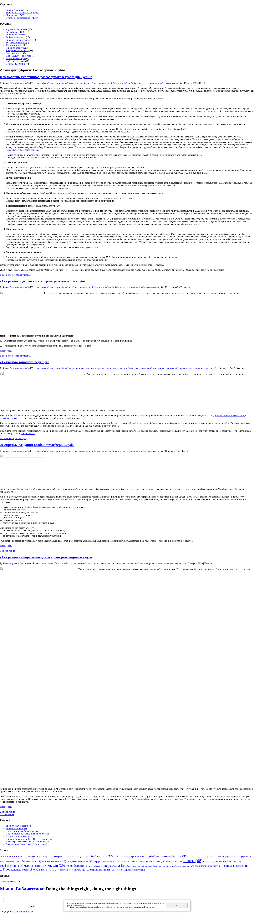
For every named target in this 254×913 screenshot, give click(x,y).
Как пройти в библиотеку (19, 836)
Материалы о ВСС (15, 15)
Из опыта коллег (14, 45)
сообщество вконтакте (209, 865)
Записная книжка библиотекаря (22, 831)
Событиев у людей (15, 61)
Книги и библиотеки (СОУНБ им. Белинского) (29, 839)
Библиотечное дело (15, 37)
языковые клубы (174, 83)
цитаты (80, 869)
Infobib (43, 857)
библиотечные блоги (168, 856)
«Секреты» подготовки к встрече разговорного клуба (42, 281)
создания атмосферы (10, 418)
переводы (116, 865)
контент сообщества (227, 861)
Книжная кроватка (15, 48)
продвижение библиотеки (166, 866)
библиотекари (126, 857)
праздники (150, 866)
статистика (54, 870)
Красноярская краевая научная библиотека (27, 841)
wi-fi (50, 857)
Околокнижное (13, 53)
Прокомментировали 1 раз (13, 438)
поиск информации (136, 866)
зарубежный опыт (29, 861)
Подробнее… (6, 350)
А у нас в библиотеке (16, 29)
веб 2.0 (223, 856)
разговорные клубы (155, 83)
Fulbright (33, 857)
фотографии (66, 870)
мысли (56, 865)
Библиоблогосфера (15, 34)
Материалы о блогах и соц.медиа (22, 12)
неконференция (79, 865)
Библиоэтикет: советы (17, 10)
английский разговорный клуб (52, 83)
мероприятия (35, 865)
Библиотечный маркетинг (19, 40)
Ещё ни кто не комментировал (15, 275)
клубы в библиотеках (133, 83)
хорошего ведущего (87, 293)
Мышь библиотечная (22, 911)
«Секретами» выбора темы (14, 489)
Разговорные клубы (16, 58)
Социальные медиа (15, 63)
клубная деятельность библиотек (104, 83)
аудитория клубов (78, 83)
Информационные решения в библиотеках (27, 833)
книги (193, 860)
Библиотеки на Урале (16, 828)
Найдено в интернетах (17, 50)
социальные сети (20, 869)
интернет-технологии (80, 861)
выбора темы (134, 293)
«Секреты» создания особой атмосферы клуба (37, 445)
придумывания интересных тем (229, 415)
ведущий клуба (77, 368)
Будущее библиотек (16, 42)
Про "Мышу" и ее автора (18, 56)
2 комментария (7, 812)
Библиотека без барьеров (18, 825)
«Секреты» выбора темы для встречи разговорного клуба (46, 557)
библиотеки (141, 856)
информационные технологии (108, 861)
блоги (213, 857)
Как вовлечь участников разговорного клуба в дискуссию (46, 77)
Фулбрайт (59, 857)
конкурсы (208, 861)
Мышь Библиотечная (23, 888)
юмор (121, 869)
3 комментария (7, 551)
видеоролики (235, 857)
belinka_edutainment (13, 856)
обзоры (98, 866)
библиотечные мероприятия (198, 857)
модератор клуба (170, 368)
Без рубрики (12, 32)
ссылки (41, 869)
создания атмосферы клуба (111, 293)
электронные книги (101, 869)
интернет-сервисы (54, 861)
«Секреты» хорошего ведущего (24, 362)
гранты (247, 857)
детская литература (8, 861)
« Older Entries (7, 814)
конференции (11, 865)
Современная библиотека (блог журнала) (26, 844)
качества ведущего (95, 368)
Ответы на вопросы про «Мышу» (23, 18)
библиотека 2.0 (105, 856)
